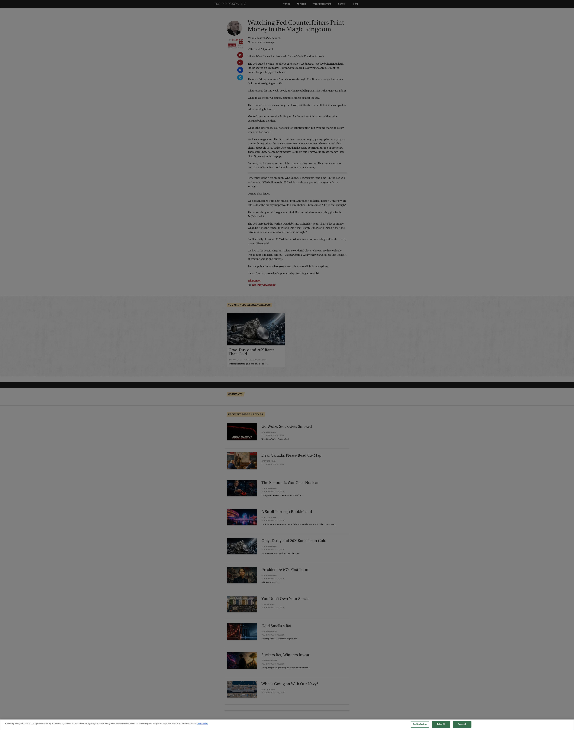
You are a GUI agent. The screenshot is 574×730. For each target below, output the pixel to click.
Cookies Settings (420, 724)
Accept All (462, 724)
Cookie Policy (202, 724)
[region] (287, 724)
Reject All (441, 724)
